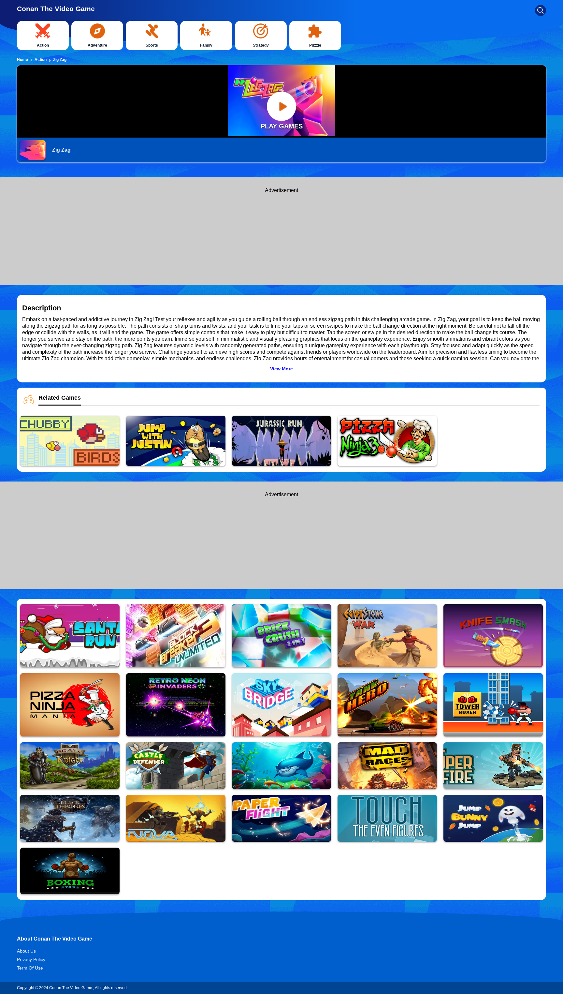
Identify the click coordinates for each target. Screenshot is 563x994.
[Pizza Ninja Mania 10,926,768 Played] (70, 704)
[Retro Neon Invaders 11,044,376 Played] (175, 704)
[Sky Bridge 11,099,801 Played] (281, 704)
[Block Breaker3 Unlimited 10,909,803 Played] (175, 635)
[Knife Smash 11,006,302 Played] (493, 635)
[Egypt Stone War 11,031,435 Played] (387, 635)
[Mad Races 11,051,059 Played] (387, 765)
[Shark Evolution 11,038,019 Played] (281, 765)
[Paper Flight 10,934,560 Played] (281, 818)
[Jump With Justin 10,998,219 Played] (175, 441)
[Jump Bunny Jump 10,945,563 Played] (493, 818)
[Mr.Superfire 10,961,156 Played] (493, 765)
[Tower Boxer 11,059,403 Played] (493, 704)
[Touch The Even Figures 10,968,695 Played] (387, 818)
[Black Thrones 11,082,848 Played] (70, 818)
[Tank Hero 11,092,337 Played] (387, 704)
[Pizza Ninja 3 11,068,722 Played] (387, 441)
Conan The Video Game (56, 8)
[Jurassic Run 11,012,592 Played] (281, 441)
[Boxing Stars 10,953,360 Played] (70, 871)
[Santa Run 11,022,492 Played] (70, 635)
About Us (26, 951)
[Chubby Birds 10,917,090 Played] (70, 441)
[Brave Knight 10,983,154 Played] (70, 765)
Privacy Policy (31, 959)
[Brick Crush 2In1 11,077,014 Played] (281, 635)
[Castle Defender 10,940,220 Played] (175, 765)
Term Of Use (30, 968)
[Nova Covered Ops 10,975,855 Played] (175, 818)
